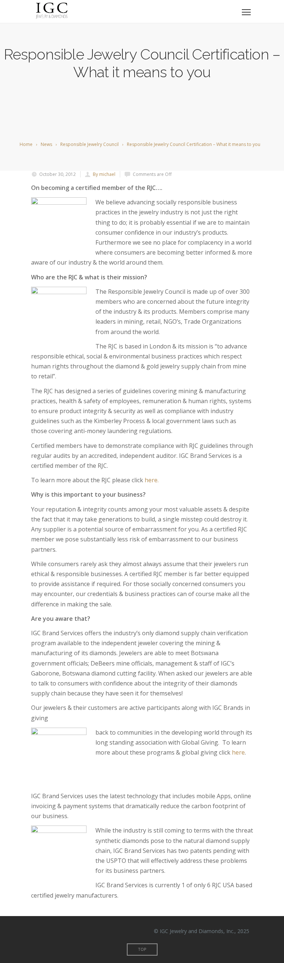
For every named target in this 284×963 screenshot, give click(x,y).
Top (142, 949)
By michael (104, 174)
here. (152, 480)
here (238, 752)
